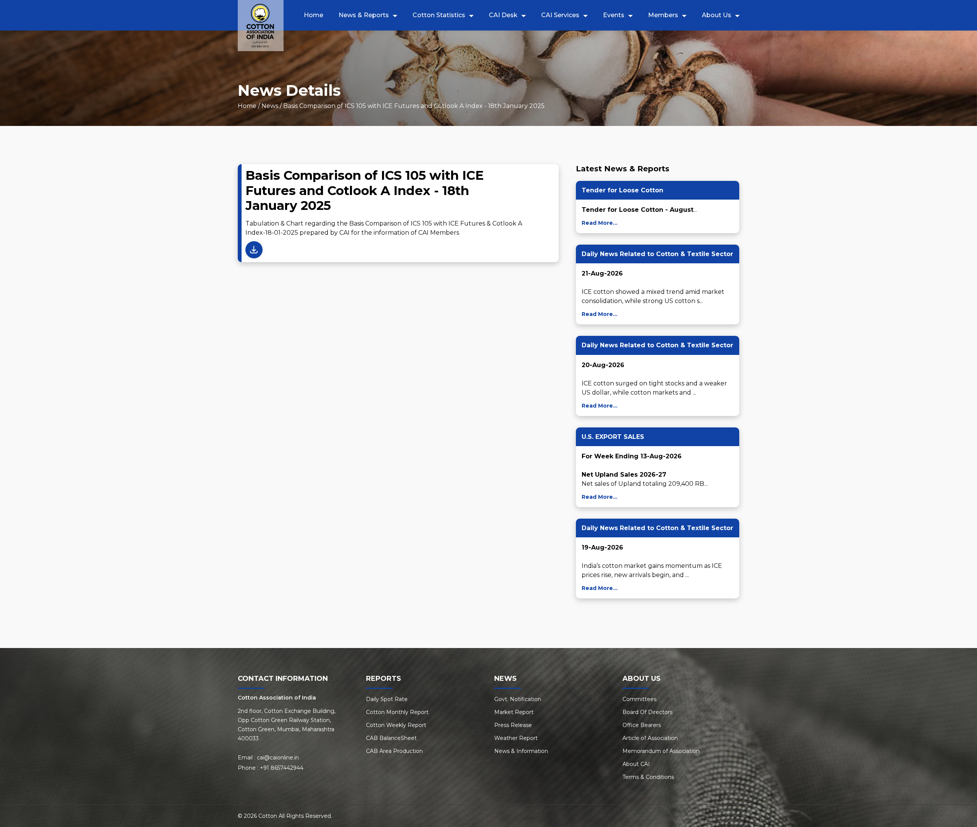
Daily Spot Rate (387, 699)
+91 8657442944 (281, 767)
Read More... (599, 222)
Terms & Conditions (648, 777)
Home (313, 15)
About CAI (636, 764)
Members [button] (663, 15)
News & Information (521, 751)
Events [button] (613, 15)
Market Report (514, 712)
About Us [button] (716, 15)
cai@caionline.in (278, 757)
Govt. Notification (517, 699)
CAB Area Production (394, 751)
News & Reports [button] (364, 15)
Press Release (513, 725)
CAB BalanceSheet (391, 738)
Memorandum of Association (661, 751)
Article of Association (650, 738)
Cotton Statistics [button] (439, 15)
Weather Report (516, 738)
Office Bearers (641, 725)
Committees (639, 699)
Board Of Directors (647, 712)
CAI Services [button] (560, 15)
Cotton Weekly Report (396, 725)
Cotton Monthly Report (397, 712)
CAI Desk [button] (503, 15)
